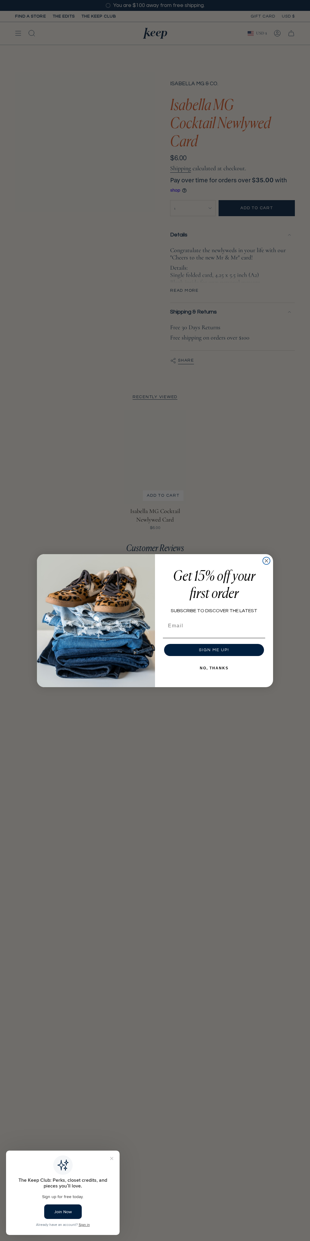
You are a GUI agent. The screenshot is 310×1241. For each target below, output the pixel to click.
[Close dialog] (266, 560)
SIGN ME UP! (214, 650)
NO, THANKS (214, 668)
